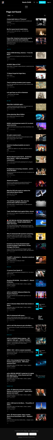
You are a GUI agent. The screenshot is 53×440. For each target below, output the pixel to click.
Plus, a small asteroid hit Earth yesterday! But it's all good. (20, 162)
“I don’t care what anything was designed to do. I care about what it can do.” (20, 273)
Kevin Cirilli (12, 23)
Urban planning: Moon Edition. (16, 114)
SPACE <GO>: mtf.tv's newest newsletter (19, 350)
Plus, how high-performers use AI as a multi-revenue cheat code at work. (20, 85)
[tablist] (10, 15)
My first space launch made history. (17, 29)
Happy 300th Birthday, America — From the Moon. (20, 53)
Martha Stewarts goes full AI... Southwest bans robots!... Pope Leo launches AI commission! (19, 158)
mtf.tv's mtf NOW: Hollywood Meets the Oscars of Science (18, 293)
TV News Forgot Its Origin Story (16, 73)
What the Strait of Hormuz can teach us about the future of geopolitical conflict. (20, 42)
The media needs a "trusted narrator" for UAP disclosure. (19, 204)
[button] (26, 6)
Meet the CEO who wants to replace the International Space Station (18, 191)
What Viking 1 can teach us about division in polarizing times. (20, 66)
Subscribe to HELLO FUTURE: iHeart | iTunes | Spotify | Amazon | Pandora (19, 284)
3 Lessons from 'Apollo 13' (14, 270)
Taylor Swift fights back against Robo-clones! (20, 211)
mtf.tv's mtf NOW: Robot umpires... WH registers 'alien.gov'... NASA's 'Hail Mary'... (19, 339)
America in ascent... (13, 180)
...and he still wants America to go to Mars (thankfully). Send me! (20, 127)
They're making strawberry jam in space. (19, 82)
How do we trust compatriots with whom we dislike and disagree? (19, 21)
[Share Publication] (37, 2)
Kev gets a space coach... (14, 135)
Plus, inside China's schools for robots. (15, 116)
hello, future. (10, 75)
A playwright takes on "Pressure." (17, 19)
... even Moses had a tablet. (13, 94)
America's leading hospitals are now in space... (18, 145)
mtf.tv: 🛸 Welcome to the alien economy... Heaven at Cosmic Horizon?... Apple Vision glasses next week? (19, 391)
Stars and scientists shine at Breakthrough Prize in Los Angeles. (19, 296)
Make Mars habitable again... (15, 104)
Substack (20, 437)
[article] (26, 22)
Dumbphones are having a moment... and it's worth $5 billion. (20, 169)
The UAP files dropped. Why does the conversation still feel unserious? (18, 201)
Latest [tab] (9, 15)
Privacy (25, 430)
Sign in (49, 2)
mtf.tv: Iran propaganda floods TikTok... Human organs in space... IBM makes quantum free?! (18, 361)
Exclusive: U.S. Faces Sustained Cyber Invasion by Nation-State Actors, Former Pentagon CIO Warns (19, 245)
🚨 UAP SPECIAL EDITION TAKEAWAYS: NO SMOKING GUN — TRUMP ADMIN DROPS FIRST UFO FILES (20, 222)
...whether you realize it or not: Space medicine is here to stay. (19, 149)
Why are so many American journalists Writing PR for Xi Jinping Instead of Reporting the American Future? (19, 183)
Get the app (32, 434)
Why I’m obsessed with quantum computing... (20, 234)
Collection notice (34, 430)
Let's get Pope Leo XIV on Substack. (17, 92)
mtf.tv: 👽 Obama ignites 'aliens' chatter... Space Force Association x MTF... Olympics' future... (20, 416)
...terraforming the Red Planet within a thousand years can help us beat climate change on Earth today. (20, 106)
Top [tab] (12, 15)
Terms (29, 430)
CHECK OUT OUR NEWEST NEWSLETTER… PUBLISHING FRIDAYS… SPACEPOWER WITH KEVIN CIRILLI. (19, 342)
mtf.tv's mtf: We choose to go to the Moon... (20, 325)
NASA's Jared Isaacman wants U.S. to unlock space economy (20, 124)
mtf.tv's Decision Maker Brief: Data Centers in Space (20, 304)
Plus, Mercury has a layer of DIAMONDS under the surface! (20, 213)
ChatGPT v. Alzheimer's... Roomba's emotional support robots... (20, 258)
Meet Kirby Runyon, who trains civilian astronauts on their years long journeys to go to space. (20, 137)
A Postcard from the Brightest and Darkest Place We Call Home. (19, 57)
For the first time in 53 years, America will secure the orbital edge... (20, 328)
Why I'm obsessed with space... (16, 315)
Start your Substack (23, 434)
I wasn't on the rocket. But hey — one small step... (18, 31)
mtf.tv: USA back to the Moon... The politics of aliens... (20, 403)
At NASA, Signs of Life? (13, 64)
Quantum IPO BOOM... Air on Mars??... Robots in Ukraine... (20, 281)
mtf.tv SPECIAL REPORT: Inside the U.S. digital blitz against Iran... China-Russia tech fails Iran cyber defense (20, 375)
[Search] (34, 2)
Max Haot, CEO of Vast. (12, 194)
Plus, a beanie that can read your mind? (15, 260)
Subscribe (42, 2)
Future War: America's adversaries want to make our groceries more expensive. (19, 39)
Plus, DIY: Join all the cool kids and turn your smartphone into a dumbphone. (20, 173)
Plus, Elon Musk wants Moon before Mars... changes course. (20, 419)
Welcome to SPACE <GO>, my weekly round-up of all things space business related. (20, 352)
